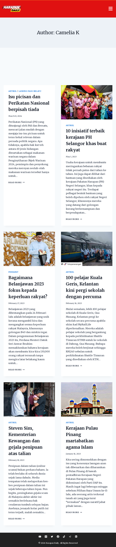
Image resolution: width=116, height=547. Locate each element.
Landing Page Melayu (30, 91)
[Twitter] (52, 536)
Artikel (12, 91)
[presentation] (86, 102)
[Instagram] (46, 536)
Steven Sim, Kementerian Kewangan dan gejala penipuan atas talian (25, 440)
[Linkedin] (76, 536)
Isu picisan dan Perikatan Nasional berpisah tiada (28, 103)
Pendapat (13, 272)
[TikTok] (64, 536)
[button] (69, 9)
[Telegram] (70, 536)
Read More (16, 182)
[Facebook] (58, 536)
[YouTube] (39, 536)
